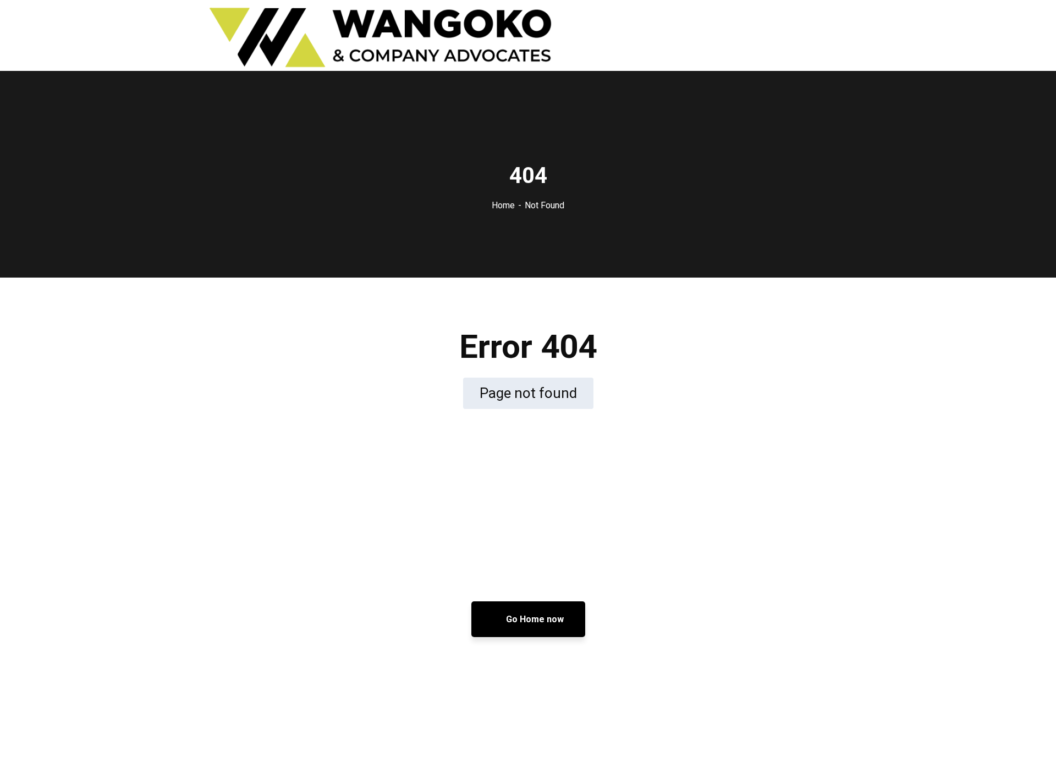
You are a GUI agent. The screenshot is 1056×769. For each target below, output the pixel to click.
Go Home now (534, 619)
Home (503, 205)
